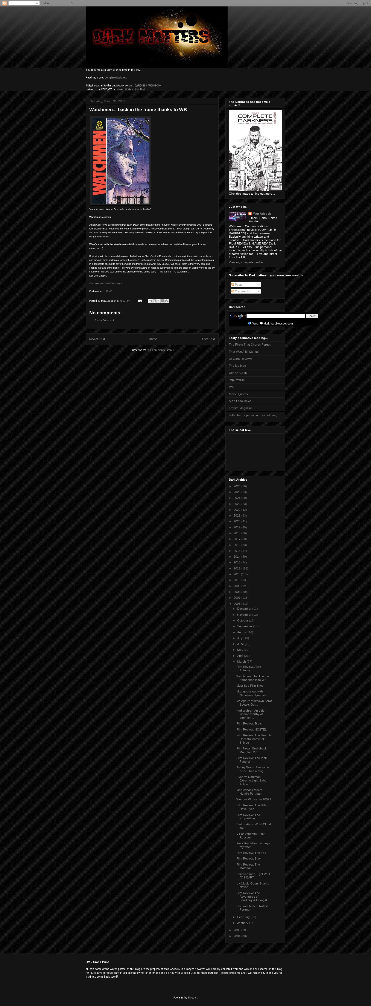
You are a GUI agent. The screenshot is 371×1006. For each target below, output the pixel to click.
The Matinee (237, 365)
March (242, 661)
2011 (237, 574)
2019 (237, 527)
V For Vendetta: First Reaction (250, 835)
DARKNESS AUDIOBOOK (148, 85)
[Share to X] (158, 301)
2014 (237, 556)
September (245, 626)
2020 (237, 521)
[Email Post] (140, 300)
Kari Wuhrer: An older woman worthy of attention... (251, 714)
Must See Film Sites (249, 685)
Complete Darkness (116, 77)
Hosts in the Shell (135, 89)
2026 (237, 486)
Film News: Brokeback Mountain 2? (251, 750)
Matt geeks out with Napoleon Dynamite (251, 693)
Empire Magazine (241, 408)
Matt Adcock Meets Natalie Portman (249, 791)
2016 (237, 545)
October (243, 620)
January (243, 922)
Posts (238, 284)
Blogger (192, 997)
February (244, 917)
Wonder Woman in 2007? (253, 799)
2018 (237, 533)
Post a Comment (104, 320)
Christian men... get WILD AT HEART (253, 875)
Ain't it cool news (240, 401)
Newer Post (97, 339)
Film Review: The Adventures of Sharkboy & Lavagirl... (252, 896)
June (241, 644)
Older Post (208, 339)
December (244, 608)
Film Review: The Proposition (248, 816)
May (240, 649)
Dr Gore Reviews (240, 358)
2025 (237, 492)
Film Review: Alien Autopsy (248, 668)
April (240, 655)
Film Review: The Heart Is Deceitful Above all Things (254, 739)
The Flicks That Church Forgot (250, 344)
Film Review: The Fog (251, 852)
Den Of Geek (238, 372)
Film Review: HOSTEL (251, 729)
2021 (237, 515)
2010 (237, 580)
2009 (237, 586)
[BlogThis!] (154, 301)
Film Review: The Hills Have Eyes (251, 807)
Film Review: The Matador (248, 866)
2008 (237, 592)
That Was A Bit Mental (243, 351)
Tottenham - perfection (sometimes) (253, 415)
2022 (237, 509)
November (244, 614)
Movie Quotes (238, 394)
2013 (237, 562)
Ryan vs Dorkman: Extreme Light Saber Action (252, 780)
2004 (237, 936)
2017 (237, 539)
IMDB (232, 387)
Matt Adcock (262, 213)
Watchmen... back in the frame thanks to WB (252, 677)
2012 (237, 568)
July (240, 638)
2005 (237, 930)
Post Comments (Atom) (160, 350)
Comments (242, 291)
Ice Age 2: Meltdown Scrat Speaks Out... (254, 702)
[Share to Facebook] (162, 301)
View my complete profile (246, 262)
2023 (237, 504)
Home (153, 339)
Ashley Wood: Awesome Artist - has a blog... (252, 769)
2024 (237, 498)
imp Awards (237, 379)
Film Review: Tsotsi (249, 723)
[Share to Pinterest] (166, 301)
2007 (237, 597)
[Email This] (150, 301)
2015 (237, 550)
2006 (237, 603)
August (242, 632)
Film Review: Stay (248, 858)
